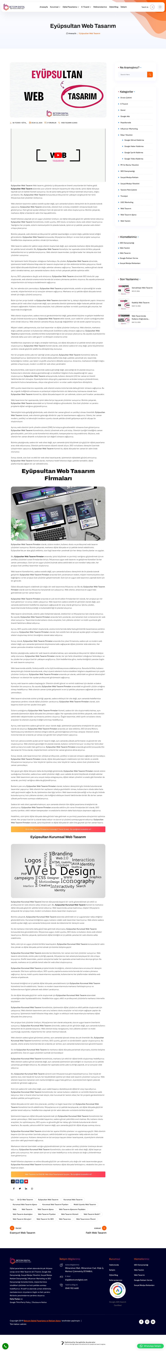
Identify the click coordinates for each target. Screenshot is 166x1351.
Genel (122, 110)
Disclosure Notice (39, 1302)
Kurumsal (54, 7)
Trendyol (124, 196)
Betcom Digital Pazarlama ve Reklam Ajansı (42, 1320)
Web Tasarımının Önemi (86, 1219)
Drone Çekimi (126, 97)
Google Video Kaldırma (133, 159)
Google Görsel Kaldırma (134, 140)
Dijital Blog (113, 7)
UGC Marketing (126, 202)
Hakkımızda (114, 1265)
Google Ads (125, 116)
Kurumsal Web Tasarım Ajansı (25, 1204)
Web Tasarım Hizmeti (69, 1214)
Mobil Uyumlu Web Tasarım (85, 1204)
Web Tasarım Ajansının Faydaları (72, 1209)
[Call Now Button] (5, 1346)
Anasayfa (44, 7)
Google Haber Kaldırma (134, 146)
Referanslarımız (100, 7)
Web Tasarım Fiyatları (47, 1214)
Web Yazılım (125, 221)
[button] (150, 1346)
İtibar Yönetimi (126, 135)
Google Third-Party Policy (20, 1302)
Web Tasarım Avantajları (23, 1214)
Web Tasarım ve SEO (45, 1219)
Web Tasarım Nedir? (92, 1214)
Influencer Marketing (129, 129)
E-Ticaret (85, 7)
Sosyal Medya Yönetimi (129, 183)
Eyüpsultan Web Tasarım (48, 1199)
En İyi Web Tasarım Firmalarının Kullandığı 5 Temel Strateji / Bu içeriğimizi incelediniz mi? (58, 829)
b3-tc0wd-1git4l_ (20, 123)
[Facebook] (17, 1181)
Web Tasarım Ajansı (69, 123)
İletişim (124, 7)
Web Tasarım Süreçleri (22, 1219)
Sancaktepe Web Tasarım (142, 288)
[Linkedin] (22, 1181)
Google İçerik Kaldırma (133, 152)
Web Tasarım (27, 1209)
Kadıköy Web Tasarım (140, 302)
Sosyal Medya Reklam (129, 177)
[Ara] (135, 74)
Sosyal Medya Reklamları (130, 263)
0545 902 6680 (72, 1288)
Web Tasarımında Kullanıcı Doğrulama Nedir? (140, 317)
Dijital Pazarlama (70, 7)
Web (14, 1209)
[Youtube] (26, 1181)
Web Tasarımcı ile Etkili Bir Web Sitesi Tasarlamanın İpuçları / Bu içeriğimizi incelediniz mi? (58, 1174)
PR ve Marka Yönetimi (129, 165)
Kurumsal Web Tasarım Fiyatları (55, 1204)
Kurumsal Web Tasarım (73, 1199)
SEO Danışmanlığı (127, 171)
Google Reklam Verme (129, 258)
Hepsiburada (125, 122)
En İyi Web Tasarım (25, 1199)
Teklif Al (145, 7)
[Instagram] (13, 1181)
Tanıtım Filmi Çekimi (128, 190)
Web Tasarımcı (65, 1219)
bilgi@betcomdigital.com (76, 1279)
